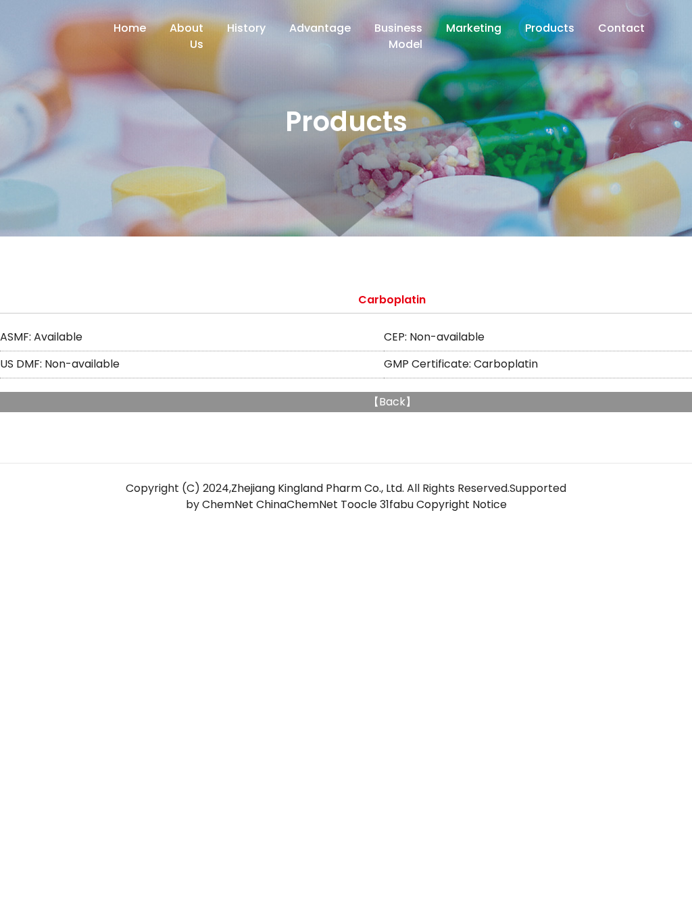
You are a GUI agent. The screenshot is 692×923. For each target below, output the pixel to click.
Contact (621, 28)
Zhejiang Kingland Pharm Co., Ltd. (317, 488)
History (246, 28)
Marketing (473, 28)
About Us (186, 36)
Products (549, 28)
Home (130, 28)
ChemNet (227, 504)
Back (392, 401)
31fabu (397, 504)
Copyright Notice (461, 504)
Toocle (359, 504)
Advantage (320, 28)
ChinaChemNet (297, 504)
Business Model (398, 36)
